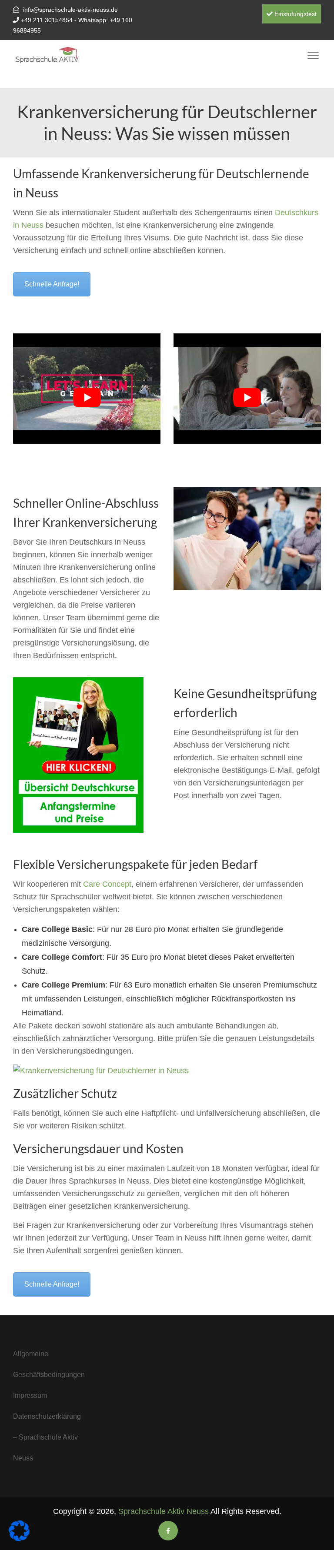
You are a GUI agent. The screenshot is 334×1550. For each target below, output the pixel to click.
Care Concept (107, 884)
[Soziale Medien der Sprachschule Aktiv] (168, 1530)
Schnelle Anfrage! (51, 284)
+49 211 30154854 (47, 20)
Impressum (30, 1395)
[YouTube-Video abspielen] (86, 397)
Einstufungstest (295, 13)
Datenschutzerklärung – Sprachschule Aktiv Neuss (47, 1437)
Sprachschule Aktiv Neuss (163, 1511)
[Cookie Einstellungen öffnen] (19, 1538)
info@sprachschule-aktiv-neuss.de (70, 9)
